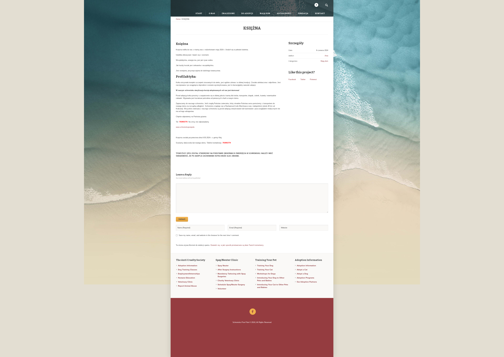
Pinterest (313, 79)
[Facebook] (316, 5)
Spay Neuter (223, 266)
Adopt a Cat (302, 270)
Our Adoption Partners (307, 282)
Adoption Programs (305, 278)
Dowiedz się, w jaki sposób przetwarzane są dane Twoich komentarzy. (237, 245)
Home (178, 19)
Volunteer (222, 289)
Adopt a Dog (302, 274)
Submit (181, 219)
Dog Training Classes (187, 270)
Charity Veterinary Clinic (228, 280)
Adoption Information (187, 266)
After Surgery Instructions (229, 270)
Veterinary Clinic (185, 282)
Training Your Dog (265, 266)
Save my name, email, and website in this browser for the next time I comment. (209, 235)
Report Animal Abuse (187, 286)
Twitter (302, 79)
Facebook (292, 79)
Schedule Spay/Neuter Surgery (231, 285)
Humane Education (186, 278)
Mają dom (324, 61)
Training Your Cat (265, 270)
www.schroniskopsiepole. (185, 127)
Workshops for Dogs (266, 274)
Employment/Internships (189, 274)
